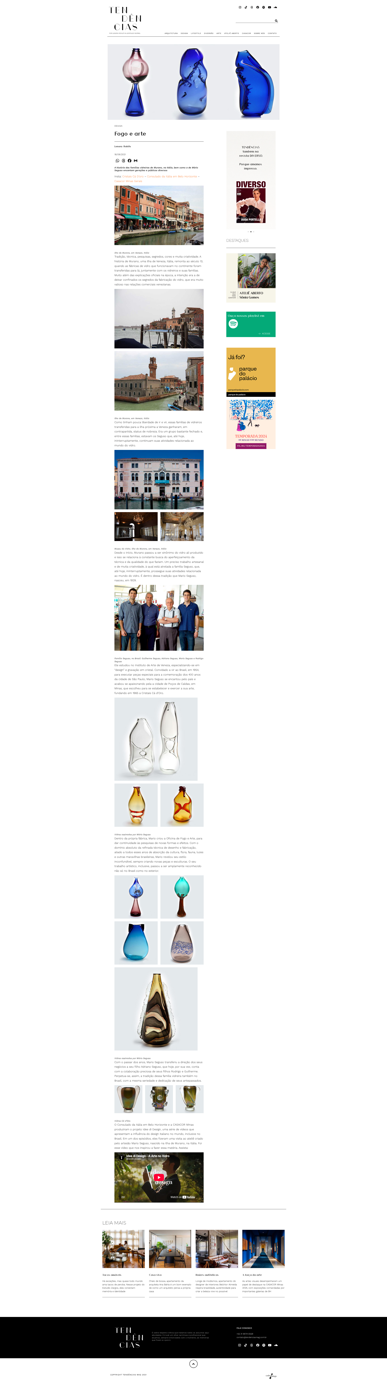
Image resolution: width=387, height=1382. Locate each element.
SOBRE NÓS (259, 33)
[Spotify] (263, 7)
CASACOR (246, 33)
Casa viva (155, 1274)
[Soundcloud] (275, 7)
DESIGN (184, 33)
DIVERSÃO (208, 33)
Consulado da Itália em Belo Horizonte (172, 176)
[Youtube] (269, 7)
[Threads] (252, 7)
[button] (248, 231)
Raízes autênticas (207, 1274)
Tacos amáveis (111, 1274)
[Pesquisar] (276, 21)
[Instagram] (240, 7)
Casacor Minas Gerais (128, 181)
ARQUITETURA (171, 33)
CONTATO (272, 33)
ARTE (218, 33)
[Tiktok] (246, 7)
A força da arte (252, 1274)
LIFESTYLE (196, 33)
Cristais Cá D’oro (133, 176)
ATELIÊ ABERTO (231, 33)
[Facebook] (257, 7)
